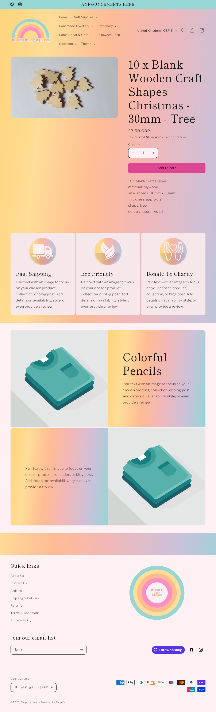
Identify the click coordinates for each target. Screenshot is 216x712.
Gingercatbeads (30, 702)
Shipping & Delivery (25, 598)
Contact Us (19, 583)
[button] (84, 17)
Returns (16, 605)
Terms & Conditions (25, 613)
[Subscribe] (81, 650)
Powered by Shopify (53, 702)
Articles (16, 590)
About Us (17, 575)
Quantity (134, 144)
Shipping (152, 137)
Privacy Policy (21, 620)
